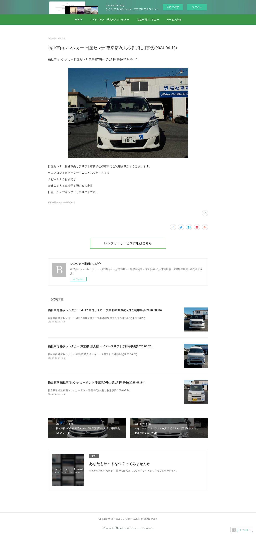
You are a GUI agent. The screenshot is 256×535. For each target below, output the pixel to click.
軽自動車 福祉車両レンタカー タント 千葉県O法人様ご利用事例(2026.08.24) (96, 382)
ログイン (197, 7)
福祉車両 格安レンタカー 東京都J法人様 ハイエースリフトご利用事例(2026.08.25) (100, 346)
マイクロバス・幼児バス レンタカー (109, 19)
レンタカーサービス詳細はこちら (128, 243)
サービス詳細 (174, 19)
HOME (78, 19)
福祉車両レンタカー (148, 19)
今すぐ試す (172, 7)
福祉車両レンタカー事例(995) (61, 202)
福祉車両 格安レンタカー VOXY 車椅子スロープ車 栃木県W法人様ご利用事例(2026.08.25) (105, 310)
